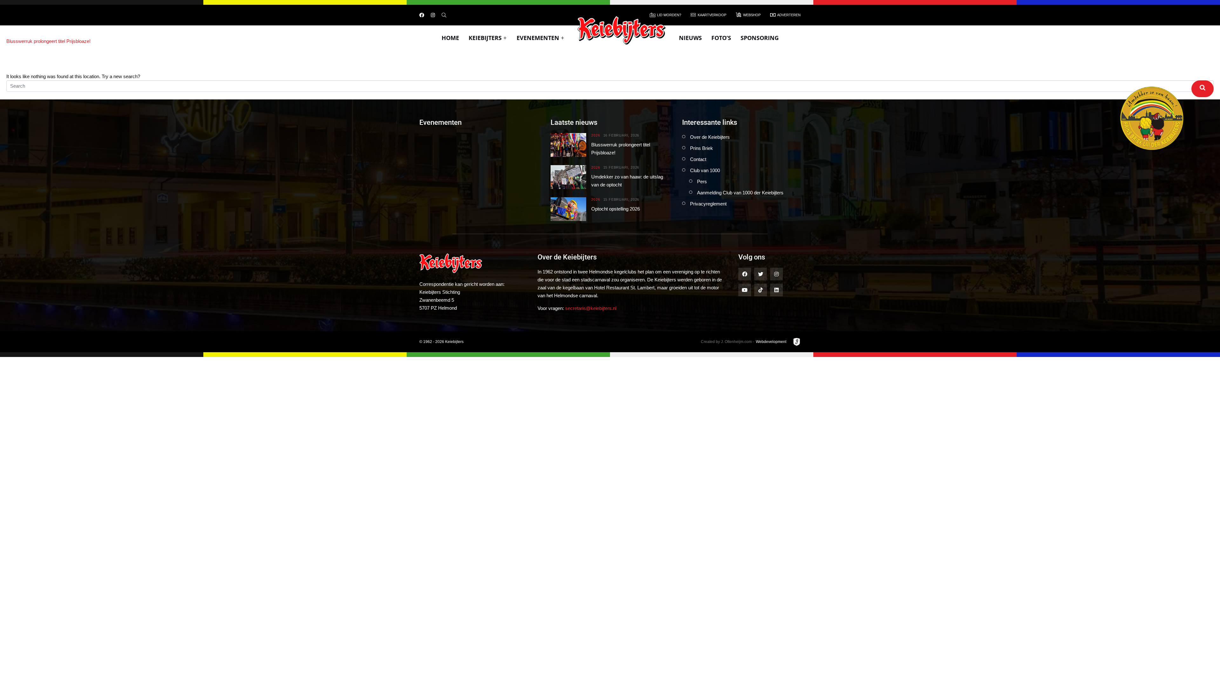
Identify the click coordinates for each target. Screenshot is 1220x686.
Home (450, 38)
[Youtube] (744, 290)
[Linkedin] (776, 290)
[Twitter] (760, 274)
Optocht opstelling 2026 (615, 209)
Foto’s (721, 38)
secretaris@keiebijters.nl (590, 308)
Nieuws (690, 38)
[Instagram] (432, 15)
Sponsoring (760, 38)
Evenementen (538, 38)
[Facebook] (421, 15)
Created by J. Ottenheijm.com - (727, 342)
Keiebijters (485, 38)
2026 (595, 135)
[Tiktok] (760, 290)
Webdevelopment (771, 342)
